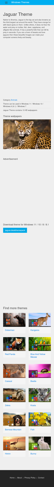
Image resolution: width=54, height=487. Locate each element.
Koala (33, 405)
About (19, 477)
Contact (41, 477)
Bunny (33, 453)
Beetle (33, 381)
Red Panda (10, 354)
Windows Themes (20, 2)
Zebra (7, 405)
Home (12, 477)
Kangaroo (35, 330)
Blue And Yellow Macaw (38, 355)
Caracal (8, 381)
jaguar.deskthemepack (15, 230)
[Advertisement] (27, 67)
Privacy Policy (29, 477)
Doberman (9, 330)
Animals (14, 100)
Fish (32, 429)
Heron (8, 453)
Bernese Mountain (13, 429)
